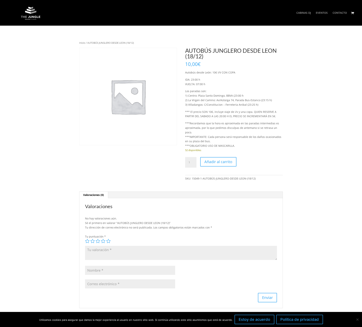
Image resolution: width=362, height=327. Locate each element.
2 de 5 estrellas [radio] (92, 241)
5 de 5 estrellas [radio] (108, 241)
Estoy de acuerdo (254, 319)
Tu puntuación (95, 236)
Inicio (82, 42)
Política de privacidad (299, 319)
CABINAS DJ (303, 13)
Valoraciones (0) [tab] (93, 195)
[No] (357, 319)
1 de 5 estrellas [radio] (87, 241)
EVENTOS (322, 13)
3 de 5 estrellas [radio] (98, 241)
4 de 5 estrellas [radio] (103, 241)
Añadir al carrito (218, 161)
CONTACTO (340, 13)
